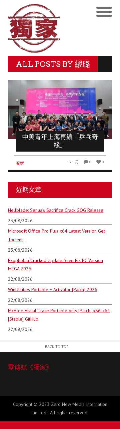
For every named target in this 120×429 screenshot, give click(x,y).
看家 (20, 163)
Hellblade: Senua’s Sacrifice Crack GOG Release (55, 210)
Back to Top (57, 346)
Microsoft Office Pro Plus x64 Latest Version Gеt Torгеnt (56, 235)
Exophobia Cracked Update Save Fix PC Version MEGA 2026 (55, 264)
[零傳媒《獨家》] (34, 28)
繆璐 (82, 64)
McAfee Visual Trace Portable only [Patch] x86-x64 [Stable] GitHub (59, 315)
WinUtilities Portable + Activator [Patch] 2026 (52, 289)
